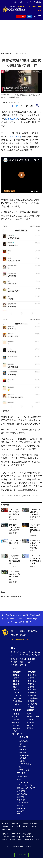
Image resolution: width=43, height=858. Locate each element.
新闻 (13, 648)
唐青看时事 (32, 695)
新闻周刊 (16, 689)
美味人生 (22, 752)
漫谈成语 (15, 725)
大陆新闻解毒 (33, 704)
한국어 (29, 622)
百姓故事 (20, 805)
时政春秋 (31, 684)
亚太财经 (16, 704)
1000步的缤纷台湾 (25, 765)
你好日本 (22, 744)
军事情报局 (32, 692)
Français (5, 622)
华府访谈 (16, 692)
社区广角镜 (17, 698)
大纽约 (12, 615)
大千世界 (22, 758)
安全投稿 (15, 826)
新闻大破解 (32, 689)
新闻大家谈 (32, 675)
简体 (39, 2)
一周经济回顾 (17, 695)
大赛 (20, 2)
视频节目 (32, 631)
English (36, 619)
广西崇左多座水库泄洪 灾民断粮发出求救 (14, 527)
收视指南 (24, 823)
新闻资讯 (9, 53)
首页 (2, 53)
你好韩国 (22, 747)
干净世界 (5, 837)
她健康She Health (33, 717)
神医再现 (30, 725)
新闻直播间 (21, 16)
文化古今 (15, 731)
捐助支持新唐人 (18, 640)
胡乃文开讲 (31, 719)
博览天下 (23, 662)
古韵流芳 (15, 719)
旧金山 (12, 619)
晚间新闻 (16, 684)
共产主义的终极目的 (24, 785)
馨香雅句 (15, 722)
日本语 (21, 622)
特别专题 (21, 773)
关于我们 (15, 823)
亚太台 (19, 619)
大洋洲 (32, 615)
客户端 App (6, 829)
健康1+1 (30, 714)
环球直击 (16, 678)
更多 (37, 840)
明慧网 (4, 840)
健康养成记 (31, 722)
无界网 (20, 840)
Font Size (31, 105)
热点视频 (23, 659)
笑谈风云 (15, 717)
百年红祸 (20, 797)
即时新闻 (31, 659)
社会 (21, 53)
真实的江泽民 (22, 794)
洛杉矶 (25, 615)
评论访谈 (32, 672)
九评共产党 (21, 791)
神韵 (15, 2)
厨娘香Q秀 (23, 761)
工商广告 (20, 814)
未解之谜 (15, 714)
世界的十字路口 (33, 698)
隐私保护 (33, 823)
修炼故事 (20, 811)
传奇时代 (20, 779)
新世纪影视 (29, 840)
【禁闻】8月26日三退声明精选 (15, 542)
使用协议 (5, 826)
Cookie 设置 (22, 855)
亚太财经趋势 (17, 701)
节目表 (14, 635)
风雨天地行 (21, 800)
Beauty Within (24, 755)
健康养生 (31, 710)
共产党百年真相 (22, 782)
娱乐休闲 (23, 737)
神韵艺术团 (16, 834)
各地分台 (28, 2)
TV (30, 16)
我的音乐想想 (24, 770)
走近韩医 (30, 728)
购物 (28, 640)
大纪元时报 (27, 834)
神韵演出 (14, 665)
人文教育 (16, 710)
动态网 (12, 840)
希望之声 (15, 837)
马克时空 (31, 701)
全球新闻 (16, 675)
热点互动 (31, 678)
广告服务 (24, 826)
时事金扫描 (32, 681)
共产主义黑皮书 (22, 803)
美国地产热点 (17, 734)
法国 (6, 619)
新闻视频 (17, 672)
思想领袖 (31, 687)
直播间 (23, 635)
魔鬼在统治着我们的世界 (26, 788)
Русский (13, 622)
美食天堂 (22, 749)
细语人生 (31, 707)
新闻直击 (16, 687)
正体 (35, 2)
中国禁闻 (16, 681)
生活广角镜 (23, 741)
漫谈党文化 (21, 808)
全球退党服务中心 (27, 837)
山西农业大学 (11, 119)
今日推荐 (14, 662)
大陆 (16, 53)
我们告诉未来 (22, 776)
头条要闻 (14, 659)
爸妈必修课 (16, 728)
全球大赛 (23, 665)
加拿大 (19, 615)
